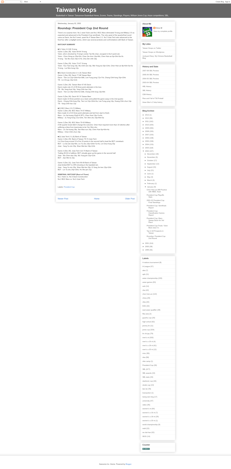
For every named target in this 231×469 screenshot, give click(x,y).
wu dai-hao (146, 432)
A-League (146, 266)
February (151, 183)
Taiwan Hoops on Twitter (151, 48)
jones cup (146, 330)
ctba (144, 302)
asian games (147, 282)
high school (146, 322)
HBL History (146, 86)
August (150, 167)
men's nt (145, 337)
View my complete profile (162, 31)
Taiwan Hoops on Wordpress (153, 52)
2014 (147, 115)
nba (143, 357)
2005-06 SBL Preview (150, 75)
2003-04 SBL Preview (150, 82)
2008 (147, 131)
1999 (147, 250)
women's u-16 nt (148, 413)
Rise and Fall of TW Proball (152, 98)
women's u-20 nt (148, 421)
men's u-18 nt (147, 345)
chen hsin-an (147, 294)
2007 (147, 135)
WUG (144, 436)
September (151, 164)
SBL (144, 369)
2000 (147, 246)
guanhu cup (146, 318)
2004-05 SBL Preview (150, 79)
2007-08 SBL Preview (150, 71)
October (150, 160)
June (149, 174)
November (151, 157)
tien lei (144, 389)
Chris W (159, 28)
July (149, 170)
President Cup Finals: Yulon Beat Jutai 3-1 (157, 227)
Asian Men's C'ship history (152, 102)
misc (144, 353)
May (149, 177)
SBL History (146, 90)
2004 (147, 144)
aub (143, 286)
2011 (147, 121)
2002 (147, 151)
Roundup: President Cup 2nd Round (156, 237)
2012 (147, 118)
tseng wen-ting (148, 397)
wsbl (144, 428)
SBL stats (146, 377)
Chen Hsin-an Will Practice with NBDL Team (157, 191)
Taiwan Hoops (76, 9)
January (150, 187)
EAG (144, 306)
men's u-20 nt (147, 349)
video (144, 405)
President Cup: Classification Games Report (155, 213)
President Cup (69, 187)
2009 (147, 128)
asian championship (150, 278)
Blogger (128, 464)
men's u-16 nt (147, 341)
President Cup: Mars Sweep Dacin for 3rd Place (155, 220)
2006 (147, 138)
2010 (147, 125)
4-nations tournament (150, 262)
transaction (146, 393)
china (144, 298)
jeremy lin (146, 326)
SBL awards (146, 373)
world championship (150, 424)
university (146, 401)
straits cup (146, 385)
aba (143, 270)
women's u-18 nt (148, 417)
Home (96, 199)
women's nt (146, 409)
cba (143, 290)
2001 (147, 243)
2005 (147, 141)
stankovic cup (147, 381)
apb (143, 274)
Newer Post (63, 199)
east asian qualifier (149, 310)
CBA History (146, 94)
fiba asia (145, 314)
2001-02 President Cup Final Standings (155, 201)
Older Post (130, 199)
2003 (147, 148)
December (151, 154)
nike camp (146, 361)
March (149, 180)
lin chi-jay (146, 333)
